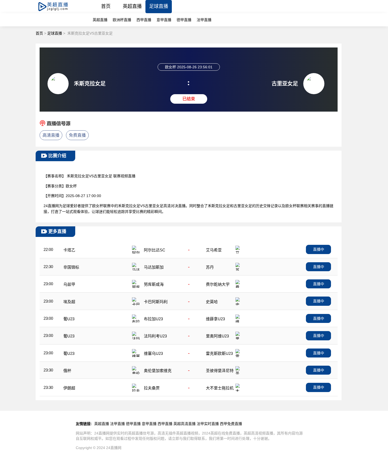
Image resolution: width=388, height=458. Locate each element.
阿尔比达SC (154, 250)
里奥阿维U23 (217, 336)
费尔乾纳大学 (218, 284)
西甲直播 (143, 20)
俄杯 (67, 370)
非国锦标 (71, 267)
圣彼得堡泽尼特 (220, 370)
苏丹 (210, 267)
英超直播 (132, 6)
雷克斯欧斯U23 (219, 353)
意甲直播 (164, 20)
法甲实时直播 (208, 424)
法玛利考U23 (155, 336)
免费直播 (77, 135)
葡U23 (68, 319)
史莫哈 (212, 301)
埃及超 (69, 301)
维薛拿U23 (215, 319)
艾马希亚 (214, 250)
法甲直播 (204, 20)
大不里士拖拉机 (220, 388)
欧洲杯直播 (122, 20)
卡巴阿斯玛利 (156, 301)
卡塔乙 (69, 250)
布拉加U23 (153, 319)
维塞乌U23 (153, 353)
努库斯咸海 (154, 284)
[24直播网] (57, 11)
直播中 (318, 249)
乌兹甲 (69, 284)
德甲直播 (184, 20)
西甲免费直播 (231, 424)
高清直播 (50, 135)
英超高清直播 (184, 424)
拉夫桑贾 (152, 388)
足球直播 (158, 6)
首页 (106, 6)
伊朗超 (69, 388)
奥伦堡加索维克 (158, 370)
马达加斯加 (154, 267)
